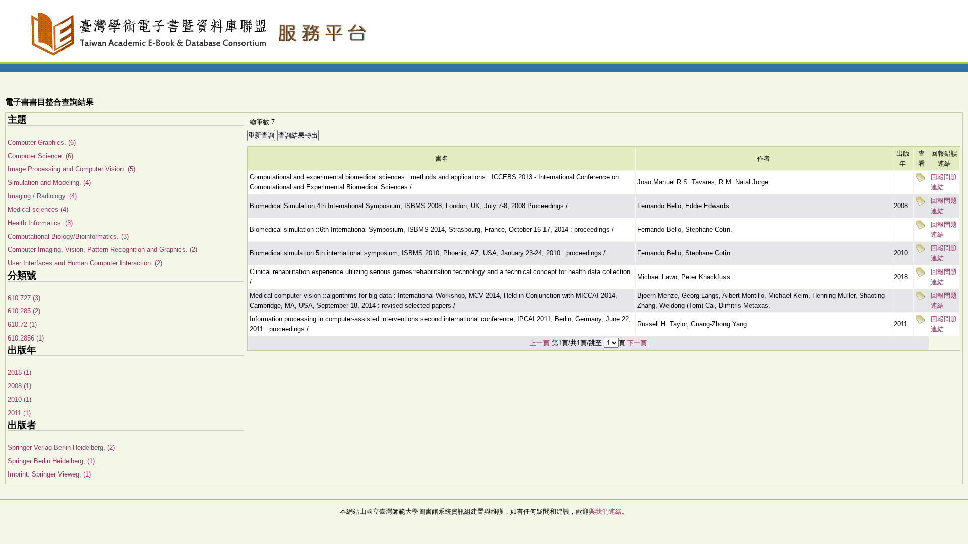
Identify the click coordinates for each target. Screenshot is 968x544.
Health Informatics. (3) (40, 223)
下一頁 (637, 343)
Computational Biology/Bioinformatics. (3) (68, 236)
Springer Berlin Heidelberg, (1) (51, 461)
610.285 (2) (24, 311)
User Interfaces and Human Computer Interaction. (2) (85, 263)
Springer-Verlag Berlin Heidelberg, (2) (61, 447)
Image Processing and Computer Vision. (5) (71, 169)
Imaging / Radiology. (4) (42, 196)
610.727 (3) (24, 298)
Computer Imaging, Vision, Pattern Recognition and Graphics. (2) (102, 249)
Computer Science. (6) (40, 156)
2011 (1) (19, 413)
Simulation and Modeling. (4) (49, 182)
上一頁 (540, 343)
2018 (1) (19, 372)
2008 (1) (19, 386)
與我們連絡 (605, 511)
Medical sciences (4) (38, 209)
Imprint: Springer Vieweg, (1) (49, 474)
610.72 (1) (22, 324)
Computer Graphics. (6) (42, 142)
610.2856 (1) (26, 338)
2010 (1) (19, 399)
